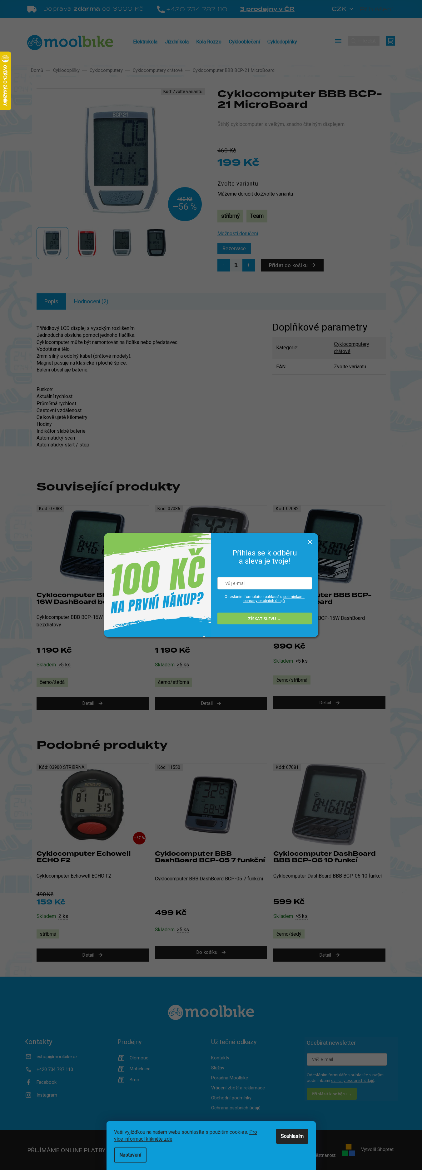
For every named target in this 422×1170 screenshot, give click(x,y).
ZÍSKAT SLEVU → (264, 618)
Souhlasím (292, 1136)
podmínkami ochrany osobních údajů (274, 599)
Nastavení (130, 1155)
